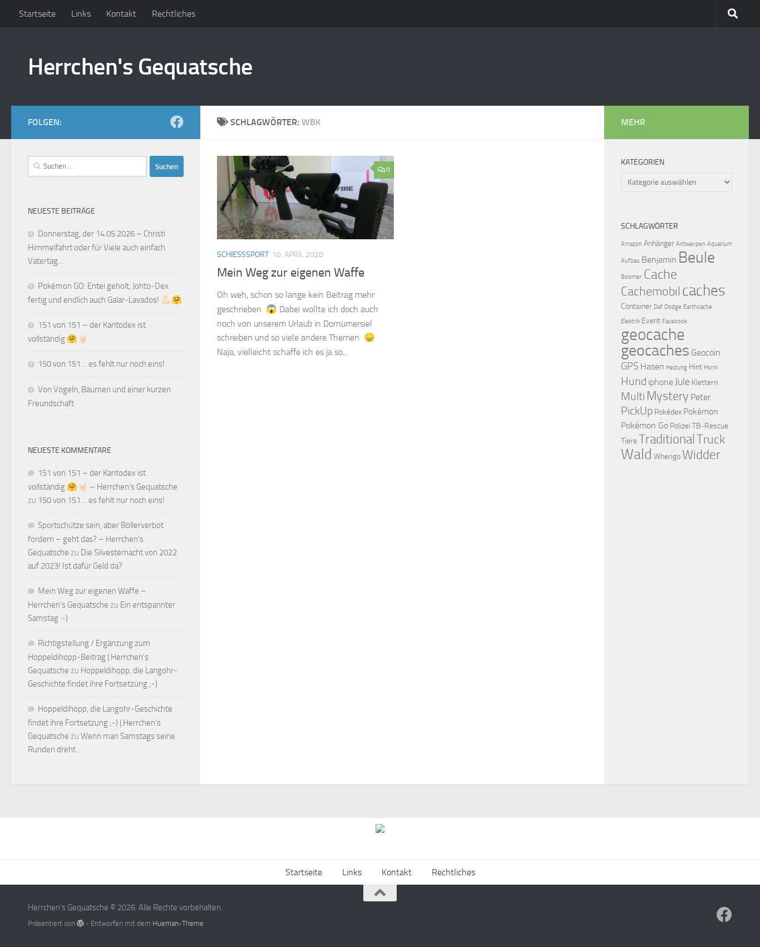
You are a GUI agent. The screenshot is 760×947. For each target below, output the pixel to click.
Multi (633, 396)
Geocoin (705, 352)
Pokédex (668, 412)
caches (704, 290)
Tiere (629, 441)
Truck (711, 439)
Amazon (631, 244)
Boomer (631, 276)
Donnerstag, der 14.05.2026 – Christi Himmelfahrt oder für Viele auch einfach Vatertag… (96, 247)
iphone (660, 382)
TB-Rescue (710, 426)
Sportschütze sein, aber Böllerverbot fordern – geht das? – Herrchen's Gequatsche (96, 539)
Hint (695, 367)
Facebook (674, 321)
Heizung (676, 367)
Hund (634, 381)
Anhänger (659, 243)
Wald (636, 454)
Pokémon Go (644, 425)
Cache (660, 274)
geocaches (655, 350)
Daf (658, 306)
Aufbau (630, 260)
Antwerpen (690, 244)
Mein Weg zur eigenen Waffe (290, 272)
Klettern (705, 382)
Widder (701, 454)
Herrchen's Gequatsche (140, 67)
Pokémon (700, 411)
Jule (682, 382)
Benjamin (659, 259)
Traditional (667, 439)
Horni (711, 367)
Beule (696, 257)
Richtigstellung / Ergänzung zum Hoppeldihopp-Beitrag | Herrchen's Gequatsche (89, 656)
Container (636, 306)
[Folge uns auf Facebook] (177, 122)
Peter (700, 397)
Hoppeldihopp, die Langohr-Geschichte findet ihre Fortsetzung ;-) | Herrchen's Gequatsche (100, 722)
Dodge (673, 306)
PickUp (637, 410)
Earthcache (697, 306)
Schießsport (243, 254)
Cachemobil (650, 291)
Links (81, 13)
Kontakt (121, 13)
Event (650, 320)
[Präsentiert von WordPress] (80, 923)
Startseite (37, 13)
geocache (653, 334)
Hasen (652, 366)
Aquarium (719, 244)
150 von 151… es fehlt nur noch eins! (101, 364)
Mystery (668, 396)
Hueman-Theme (178, 923)
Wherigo (667, 456)
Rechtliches (173, 13)
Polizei (680, 426)
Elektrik (630, 321)
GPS (630, 366)
